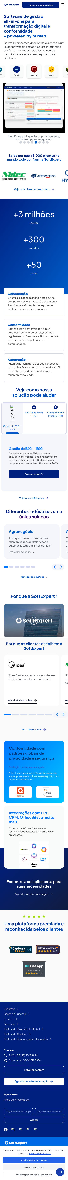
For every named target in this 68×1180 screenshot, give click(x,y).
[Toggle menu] (62, 4)
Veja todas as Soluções (31, 498)
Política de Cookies (15, 1034)
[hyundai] (43, 175)
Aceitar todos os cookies (34, 1160)
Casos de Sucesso (15, 1014)
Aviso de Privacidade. (17, 1099)
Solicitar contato (34, 1070)
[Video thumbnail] (34, 621)
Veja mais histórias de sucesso (32, 189)
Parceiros (9, 1024)
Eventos (8, 1019)
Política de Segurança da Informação (26, 1039)
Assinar (34, 1119)
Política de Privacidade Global (22, 1029)
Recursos (9, 1009)
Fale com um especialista (41, 5)
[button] (6, 567)
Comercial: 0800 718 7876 (25, 1060)
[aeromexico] (13, 175)
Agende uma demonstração (31, 894)
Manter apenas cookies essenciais (34, 1174)
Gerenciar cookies (34, 1167)
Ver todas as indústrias (32, 576)
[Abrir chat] (60, 1172)
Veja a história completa (20, 700)
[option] (16, 72)
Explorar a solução (20, 551)
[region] (34, 104)
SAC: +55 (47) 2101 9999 (23, 1055)
